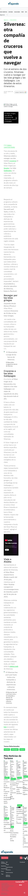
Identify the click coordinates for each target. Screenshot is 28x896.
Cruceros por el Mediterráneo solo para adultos (21, 787)
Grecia (6, 168)
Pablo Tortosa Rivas (9, 146)
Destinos (11, 11)
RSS (20, 885)
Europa (19, 777)
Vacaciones (17, 11)
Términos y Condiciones (4, 893)
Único (25, 823)
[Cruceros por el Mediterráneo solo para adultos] (18, 770)
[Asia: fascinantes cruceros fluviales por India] (12, 817)
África (26, 776)
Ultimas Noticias (8, 875)
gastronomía (15, 779)
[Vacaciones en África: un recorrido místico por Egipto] (25, 769)
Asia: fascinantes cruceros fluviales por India (14, 836)
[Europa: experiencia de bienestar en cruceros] (6, 813)
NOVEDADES (8, 777)
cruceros (12, 161)
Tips (26, 11)
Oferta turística (3, 862)
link (5, 727)
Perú (22, 11)
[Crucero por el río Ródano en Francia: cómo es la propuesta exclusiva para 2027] (6, 770)
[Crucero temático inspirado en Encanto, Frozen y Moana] (18, 807)
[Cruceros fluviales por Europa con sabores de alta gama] (12, 770)
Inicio (6, 20)
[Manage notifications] (24, 893)
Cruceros (13, 20)
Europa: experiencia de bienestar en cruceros (8, 827)
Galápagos (8, 170)
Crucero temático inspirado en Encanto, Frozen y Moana (19, 816)
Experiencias (9, 867)
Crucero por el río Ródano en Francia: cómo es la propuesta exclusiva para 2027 (7, 792)
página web (14, 666)
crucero (7, 749)
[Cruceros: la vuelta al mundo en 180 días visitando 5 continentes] (25, 816)
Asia (12, 827)
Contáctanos (20, 882)
